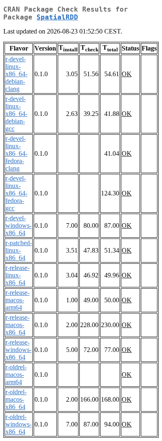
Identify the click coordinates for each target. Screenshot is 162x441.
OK (127, 73)
